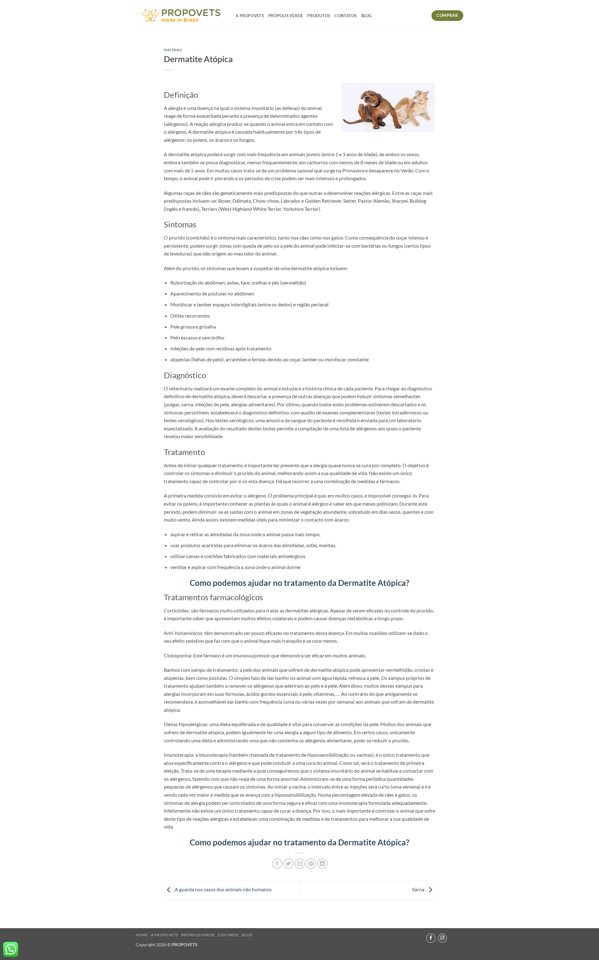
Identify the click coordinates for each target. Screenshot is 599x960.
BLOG (366, 15)
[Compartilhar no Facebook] (277, 864)
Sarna (418, 890)
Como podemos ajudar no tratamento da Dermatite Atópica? (299, 582)
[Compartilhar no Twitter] (288, 864)
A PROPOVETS (250, 15)
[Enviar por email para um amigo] (300, 864)
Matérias (173, 50)
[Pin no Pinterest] (311, 864)
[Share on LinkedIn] (322, 864)
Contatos (345, 15)
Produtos (318, 15)
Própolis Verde (285, 15)
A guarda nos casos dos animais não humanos (223, 890)
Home (142, 935)
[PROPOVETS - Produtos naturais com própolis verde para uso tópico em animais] (181, 15)
